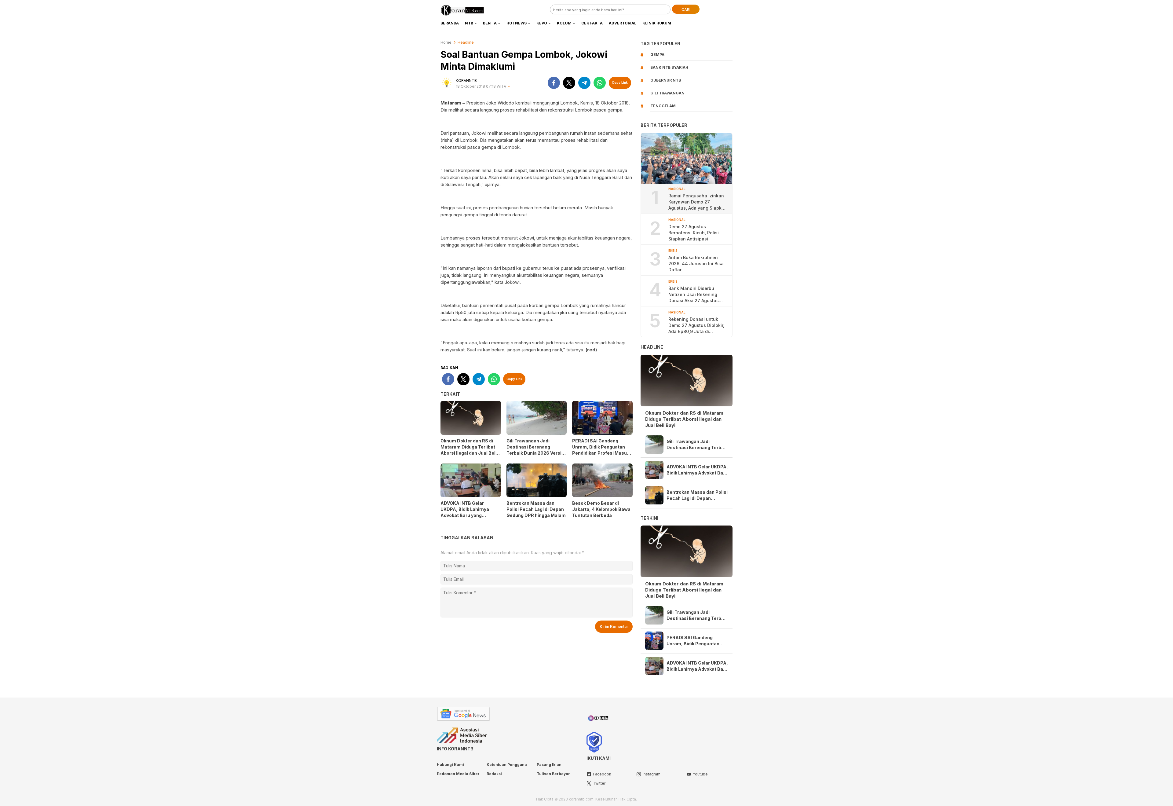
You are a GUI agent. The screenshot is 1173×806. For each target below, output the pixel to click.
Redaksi (494, 773)
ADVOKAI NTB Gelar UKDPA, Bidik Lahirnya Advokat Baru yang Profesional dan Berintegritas (464, 515)
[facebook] (554, 83)
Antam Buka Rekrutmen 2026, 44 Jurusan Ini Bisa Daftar (696, 263)
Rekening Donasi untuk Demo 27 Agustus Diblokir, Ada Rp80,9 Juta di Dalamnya (696, 326)
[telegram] (584, 83)
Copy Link (620, 82)
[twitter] (569, 83)
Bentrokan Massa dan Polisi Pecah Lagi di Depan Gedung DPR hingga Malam (536, 509)
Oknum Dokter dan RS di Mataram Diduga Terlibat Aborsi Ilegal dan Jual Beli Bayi (468, 450)
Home (445, 42)
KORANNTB (466, 80)
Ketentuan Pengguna (507, 764)
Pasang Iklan (549, 764)
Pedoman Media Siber (458, 773)
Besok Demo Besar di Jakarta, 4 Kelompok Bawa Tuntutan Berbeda (601, 509)
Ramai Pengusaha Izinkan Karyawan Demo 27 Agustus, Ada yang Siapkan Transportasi (697, 202)
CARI (686, 9)
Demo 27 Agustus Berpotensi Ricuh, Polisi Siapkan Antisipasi (693, 232)
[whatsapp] (600, 83)
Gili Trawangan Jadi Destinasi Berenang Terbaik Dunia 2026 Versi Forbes (533, 450)
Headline (466, 42)
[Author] (446, 83)
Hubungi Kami (450, 764)
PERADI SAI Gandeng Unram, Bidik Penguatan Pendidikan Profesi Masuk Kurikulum (600, 450)
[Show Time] (509, 86)
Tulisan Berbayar (553, 773)
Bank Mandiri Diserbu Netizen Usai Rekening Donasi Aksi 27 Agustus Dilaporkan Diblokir (693, 295)
